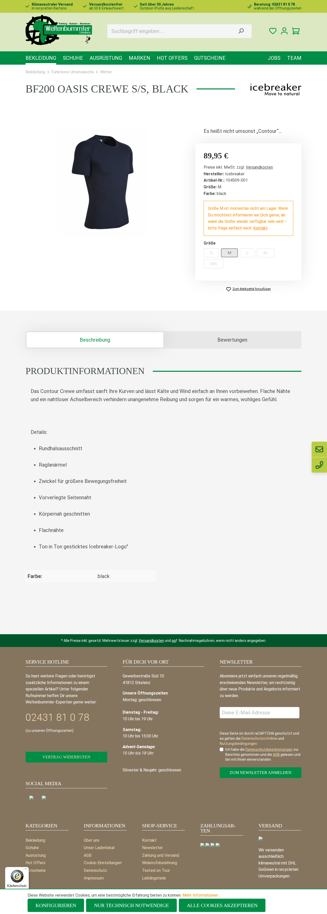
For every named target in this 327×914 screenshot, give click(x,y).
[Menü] (26, 870)
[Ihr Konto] (284, 31)
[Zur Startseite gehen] (59, 30)
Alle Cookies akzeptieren (222, 905)
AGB (87, 855)
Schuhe (32, 847)
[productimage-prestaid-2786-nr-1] (103, 182)
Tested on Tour (156, 870)
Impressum (94, 878)
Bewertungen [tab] (232, 340)
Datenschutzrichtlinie (259, 738)
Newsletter (152, 847)
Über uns (91, 840)
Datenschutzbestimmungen (269, 749)
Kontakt (260, 228)
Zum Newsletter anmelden (260, 772)
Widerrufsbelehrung (159, 862)
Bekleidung (35, 840)
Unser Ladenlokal (99, 847)
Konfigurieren (56, 905)
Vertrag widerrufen (66, 757)
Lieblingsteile (154, 878)
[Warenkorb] (295, 31)
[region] (103, 182)
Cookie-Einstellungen (103, 862)
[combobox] (168, 31)
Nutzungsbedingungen (238, 744)
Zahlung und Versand (160, 855)
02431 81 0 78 (57, 717)
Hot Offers (35, 862)
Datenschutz (95, 870)
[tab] (95, 340)
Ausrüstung (36, 855)
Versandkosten (259, 167)
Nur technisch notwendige (131, 905)
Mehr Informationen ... (201, 895)
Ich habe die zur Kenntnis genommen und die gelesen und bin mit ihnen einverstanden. (262, 754)
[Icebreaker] (275, 89)
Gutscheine (36, 870)
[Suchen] (241, 31)
